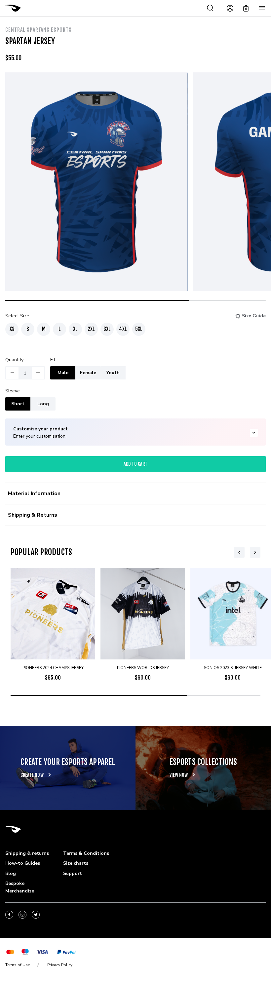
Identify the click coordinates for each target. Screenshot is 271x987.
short (17, 404)
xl (75, 329)
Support (72, 873)
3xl (107, 329)
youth (113, 373)
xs (12, 329)
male (63, 373)
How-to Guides (22, 863)
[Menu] (262, 8)
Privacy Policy (59, 964)
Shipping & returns (27, 853)
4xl (123, 329)
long (43, 404)
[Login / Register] (230, 8)
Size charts (75, 863)
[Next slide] (255, 552)
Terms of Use (17, 964)
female (88, 373)
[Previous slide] (239, 552)
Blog (10, 873)
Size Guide (254, 316)
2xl (91, 329)
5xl (138, 329)
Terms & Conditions (86, 853)
